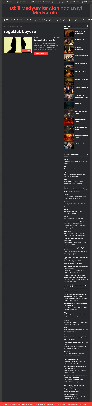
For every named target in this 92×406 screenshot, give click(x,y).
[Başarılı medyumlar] (69, 81)
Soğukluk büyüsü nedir (75, 20)
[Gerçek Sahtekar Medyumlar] (69, 33)
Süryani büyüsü (80, 143)
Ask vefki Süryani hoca (71, 359)
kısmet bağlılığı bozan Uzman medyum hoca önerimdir (76, 286)
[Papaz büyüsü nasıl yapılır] (69, 137)
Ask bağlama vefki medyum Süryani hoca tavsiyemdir (75, 367)
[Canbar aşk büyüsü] (69, 89)
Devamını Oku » (41, 53)
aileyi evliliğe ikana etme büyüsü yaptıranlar (74, 239)
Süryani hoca (68, 313)
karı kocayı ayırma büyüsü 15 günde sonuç (75, 248)
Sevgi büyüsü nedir (62, 2)
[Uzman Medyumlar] (69, 65)
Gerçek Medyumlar (81, 55)
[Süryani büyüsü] (69, 145)
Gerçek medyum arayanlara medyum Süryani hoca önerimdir (75, 376)
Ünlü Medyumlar (80, 71)
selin (65, 327)
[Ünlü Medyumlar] (69, 73)
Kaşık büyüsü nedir (35, 2)
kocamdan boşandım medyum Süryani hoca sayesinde (76, 267)
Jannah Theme (8, 404)
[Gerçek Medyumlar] (69, 57)
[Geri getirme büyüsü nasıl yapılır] (69, 97)
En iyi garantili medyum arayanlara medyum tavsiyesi (74, 386)
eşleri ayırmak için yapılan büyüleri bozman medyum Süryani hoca (74, 222)
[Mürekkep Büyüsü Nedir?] (69, 129)
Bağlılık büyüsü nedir (22, 2)
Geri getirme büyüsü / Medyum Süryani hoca (76, 343)
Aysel (65, 179)
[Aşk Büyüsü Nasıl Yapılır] (69, 121)
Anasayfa (8, 26)
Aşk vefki (78, 103)
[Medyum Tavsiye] (69, 41)
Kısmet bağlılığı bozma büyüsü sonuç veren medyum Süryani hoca (75, 295)
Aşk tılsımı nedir (9, 2)
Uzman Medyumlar (81, 63)
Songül (66, 187)
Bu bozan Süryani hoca (71, 394)
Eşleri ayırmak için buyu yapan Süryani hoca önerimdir (76, 304)
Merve (66, 159)
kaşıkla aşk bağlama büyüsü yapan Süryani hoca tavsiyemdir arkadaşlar (75, 276)
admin (37, 37)
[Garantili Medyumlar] (69, 49)
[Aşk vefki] (69, 105)
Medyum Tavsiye (80, 39)
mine (65, 172)
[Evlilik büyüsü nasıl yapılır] (69, 113)
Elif (65, 167)
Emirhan (66, 335)
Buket (66, 209)
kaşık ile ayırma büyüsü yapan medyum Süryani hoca (76, 258)
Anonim (66, 320)
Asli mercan (67, 351)
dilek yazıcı (67, 231)
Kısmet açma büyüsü (49, 2)
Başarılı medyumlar (81, 79)
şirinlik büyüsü (74, 2)
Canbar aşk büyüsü (81, 87)
